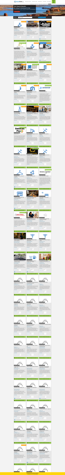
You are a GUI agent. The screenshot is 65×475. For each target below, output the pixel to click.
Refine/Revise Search (41, 17)
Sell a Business (40, 1)
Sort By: (15, 17)
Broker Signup (49, 1)
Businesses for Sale (28, 1)
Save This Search (17, 11)
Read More (15, 35)
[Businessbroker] (19, 1)
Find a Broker (44, 1)
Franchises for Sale (34, 1)
